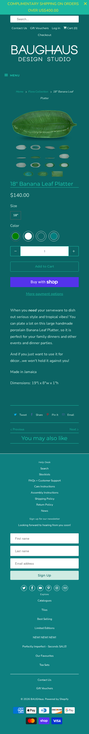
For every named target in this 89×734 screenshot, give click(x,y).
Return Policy (44, 504)
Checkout (44, 35)
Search (44, 468)
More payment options (44, 293)
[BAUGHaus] (44, 55)
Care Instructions (44, 486)
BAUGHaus (37, 699)
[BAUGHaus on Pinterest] (49, 588)
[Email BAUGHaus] (65, 588)
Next (73, 429)
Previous (18, 429)
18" (15, 215)
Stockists (44, 474)
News (44, 511)
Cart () (71, 28)
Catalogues (45, 600)
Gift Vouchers (39, 28)
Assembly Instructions (44, 492)
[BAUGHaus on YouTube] (40, 588)
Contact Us (19, 28)
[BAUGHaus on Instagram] (57, 588)
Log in (56, 28)
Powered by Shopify (56, 699)
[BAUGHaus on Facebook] (32, 588)
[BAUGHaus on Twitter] (24, 588)
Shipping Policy (44, 499)
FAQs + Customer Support (45, 480)
